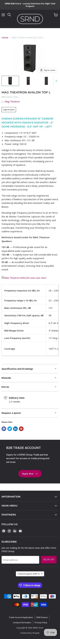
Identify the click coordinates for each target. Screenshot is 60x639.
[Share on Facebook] (4, 428)
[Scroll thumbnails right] (55, 81)
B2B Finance (42, 617)
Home (5, 37)
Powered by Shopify (30, 633)
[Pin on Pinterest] (21, 428)
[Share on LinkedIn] (15, 428)
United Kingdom (29, 573)
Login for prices (9, 109)
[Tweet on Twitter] (9, 428)
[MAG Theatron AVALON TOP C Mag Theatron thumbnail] (10, 81)
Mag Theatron (12, 101)
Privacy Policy (41, 622)
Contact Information (22, 622)
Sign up (48, 559)
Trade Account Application (21, 617)
